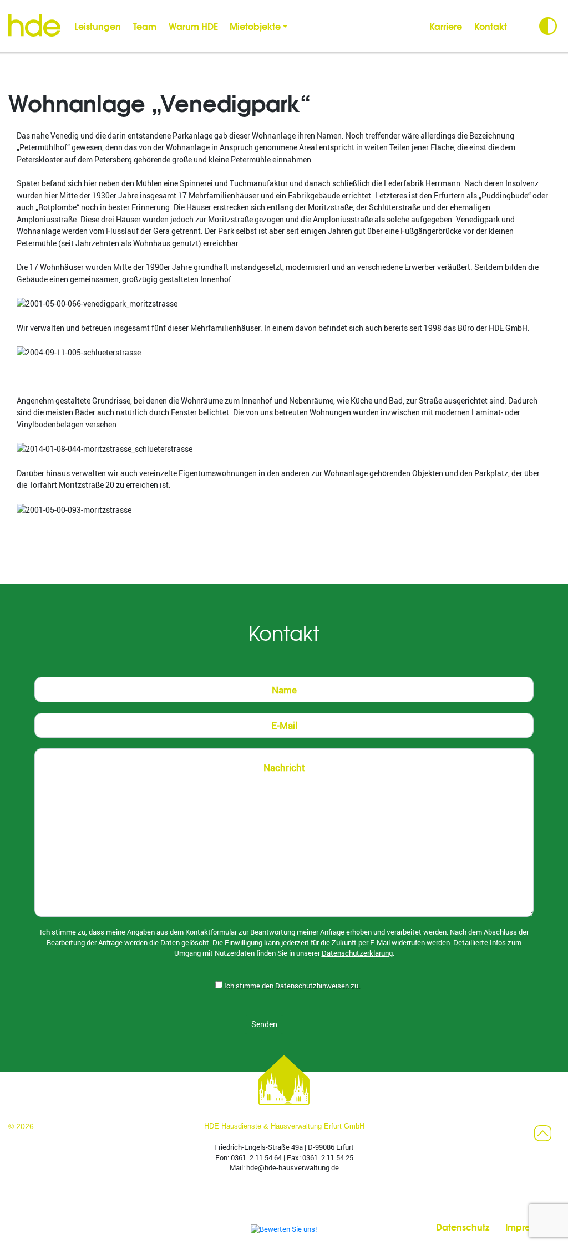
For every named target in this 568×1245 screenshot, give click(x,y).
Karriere (445, 26)
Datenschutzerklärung (357, 953)
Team (144, 26)
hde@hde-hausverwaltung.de (292, 1167)
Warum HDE (193, 26)
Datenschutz (462, 1226)
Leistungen (97, 26)
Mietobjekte (255, 26)
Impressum (528, 1226)
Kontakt (490, 26)
